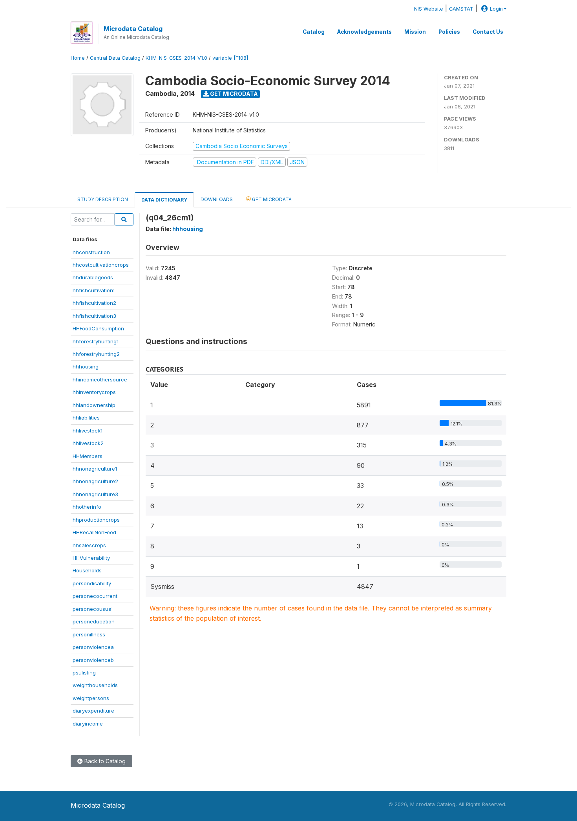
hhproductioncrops (96, 520)
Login (496, 9)
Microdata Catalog (133, 29)
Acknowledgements (364, 32)
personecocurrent (95, 596)
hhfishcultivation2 (94, 303)
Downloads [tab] (217, 199)
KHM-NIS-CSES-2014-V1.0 (176, 58)
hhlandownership (94, 405)
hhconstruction (91, 252)
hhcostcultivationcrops (101, 265)
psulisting (84, 672)
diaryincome (88, 723)
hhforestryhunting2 (96, 354)
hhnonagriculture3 (95, 494)
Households (87, 570)
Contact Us (488, 32)
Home (78, 58)
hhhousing (86, 366)
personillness (89, 634)
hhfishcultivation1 (94, 290)
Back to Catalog (104, 761)
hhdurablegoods (93, 277)
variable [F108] (230, 58)
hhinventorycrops (94, 392)
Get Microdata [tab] (271, 199)
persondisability (92, 583)
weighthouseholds (95, 685)
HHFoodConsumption (98, 328)
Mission (415, 32)
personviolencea (93, 647)
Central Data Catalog (115, 58)
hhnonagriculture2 (95, 481)
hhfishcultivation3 (94, 316)
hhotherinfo (87, 507)
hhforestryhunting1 (96, 341)
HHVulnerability (91, 558)
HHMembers (87, 456)
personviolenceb (93, 660)
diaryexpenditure (93, 710)
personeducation (94, 621)
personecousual (93, 609)
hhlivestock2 (88, 443)
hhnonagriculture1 (95, 468)
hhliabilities (86, 417)
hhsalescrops (89, 545)
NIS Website (428, 9)
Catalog (314, 32)
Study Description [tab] (102, 199)
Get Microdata (233, 93)
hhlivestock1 (87, 430)
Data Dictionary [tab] (164, 200)
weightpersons (91, 698)
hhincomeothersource (100, 379)
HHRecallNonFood (94, 532)
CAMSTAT (461, 9)
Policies (449, 32)
